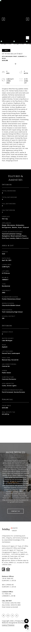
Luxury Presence (8, 625)
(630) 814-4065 (16, 605)
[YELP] (16, 615)
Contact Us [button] (15, 511)
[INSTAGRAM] (8, 615)
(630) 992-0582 (15, 603)
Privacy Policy (20, 621)
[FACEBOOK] (3, 615)
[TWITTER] (12, 615)
